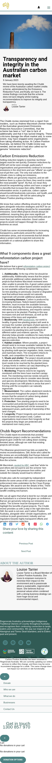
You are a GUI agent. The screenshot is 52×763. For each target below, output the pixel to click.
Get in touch (18, 723)
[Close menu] (4, 676)
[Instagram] (7, 716)
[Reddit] (23, 524)
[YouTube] (27, 716)
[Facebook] (10, 524)
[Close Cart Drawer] (4, 738)
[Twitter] (17, 524)
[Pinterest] (35, 524)
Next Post (26, 551)
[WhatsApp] (41, 524)
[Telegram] (47, 524)
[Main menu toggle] (48, 8)
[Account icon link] (39, 7)
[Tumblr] (29, 524)
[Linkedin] (4, 524)
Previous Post (26, 543)
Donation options (12, 759)
